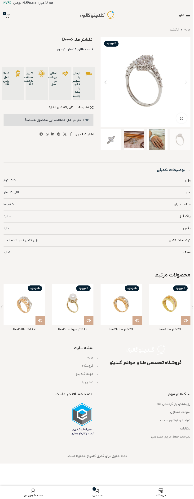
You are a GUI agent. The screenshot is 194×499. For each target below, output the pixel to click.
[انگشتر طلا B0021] (24, 304)
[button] (185, 82)
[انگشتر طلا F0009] (169, 304)
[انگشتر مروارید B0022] (72, 304)
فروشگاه (87, 366)
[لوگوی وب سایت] (97, 15)
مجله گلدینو (84, 374)
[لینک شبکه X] (65, 134)
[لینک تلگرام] (41, 134)
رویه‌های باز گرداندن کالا (173, 404)
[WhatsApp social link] (47, 134)
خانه (187, 29)
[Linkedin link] (53, 134)
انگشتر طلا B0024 (121, 329)
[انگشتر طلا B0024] (121, 304)
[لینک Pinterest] (59, 134)
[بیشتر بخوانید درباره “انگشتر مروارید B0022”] (88, 320)
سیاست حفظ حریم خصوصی (170, 436)
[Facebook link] (71, 134)
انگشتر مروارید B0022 (72, 329)
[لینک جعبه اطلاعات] (84, 84)
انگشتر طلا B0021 (24, 329)
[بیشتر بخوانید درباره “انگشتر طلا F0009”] (185, 320)
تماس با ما (86, 382)
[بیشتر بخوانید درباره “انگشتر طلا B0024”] (137, 320)
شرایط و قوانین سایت (175, 420)
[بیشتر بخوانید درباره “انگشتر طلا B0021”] (40, 320)
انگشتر (174, 29)
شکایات (185, 428)
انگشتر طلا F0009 (170, 329)
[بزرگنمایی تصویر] (181, 118)
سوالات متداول (180, 412)
